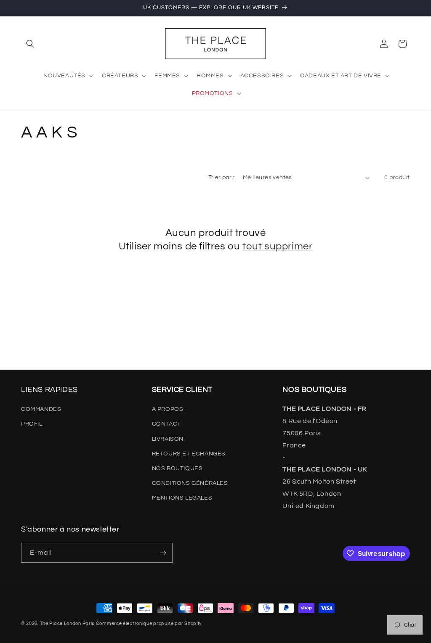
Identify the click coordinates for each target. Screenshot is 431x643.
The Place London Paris (67, 623)
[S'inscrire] (163, 553)
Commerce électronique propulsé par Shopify (149, 623)
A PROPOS (168, 409)
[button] (30, 43)
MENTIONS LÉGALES (182, 498)
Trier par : (221, 177)
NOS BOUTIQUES (177, 468)
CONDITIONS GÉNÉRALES (190, 483)
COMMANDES (41, 409)
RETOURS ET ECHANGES (189, 454)
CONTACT (166, 424)
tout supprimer (277, 246)
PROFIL (32, 424)
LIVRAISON (168, 439)
